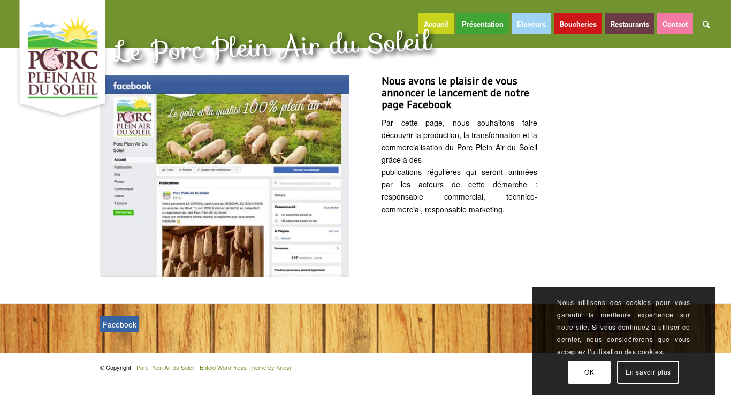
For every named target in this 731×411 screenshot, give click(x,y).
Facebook (119, 324)
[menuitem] (437, 24)
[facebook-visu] (225, 176)
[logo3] (62, 59)
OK (589, 371)
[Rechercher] (706, 24)
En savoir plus (648, 371)
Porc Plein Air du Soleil (165, 367)
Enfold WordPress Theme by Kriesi (245, 367)
